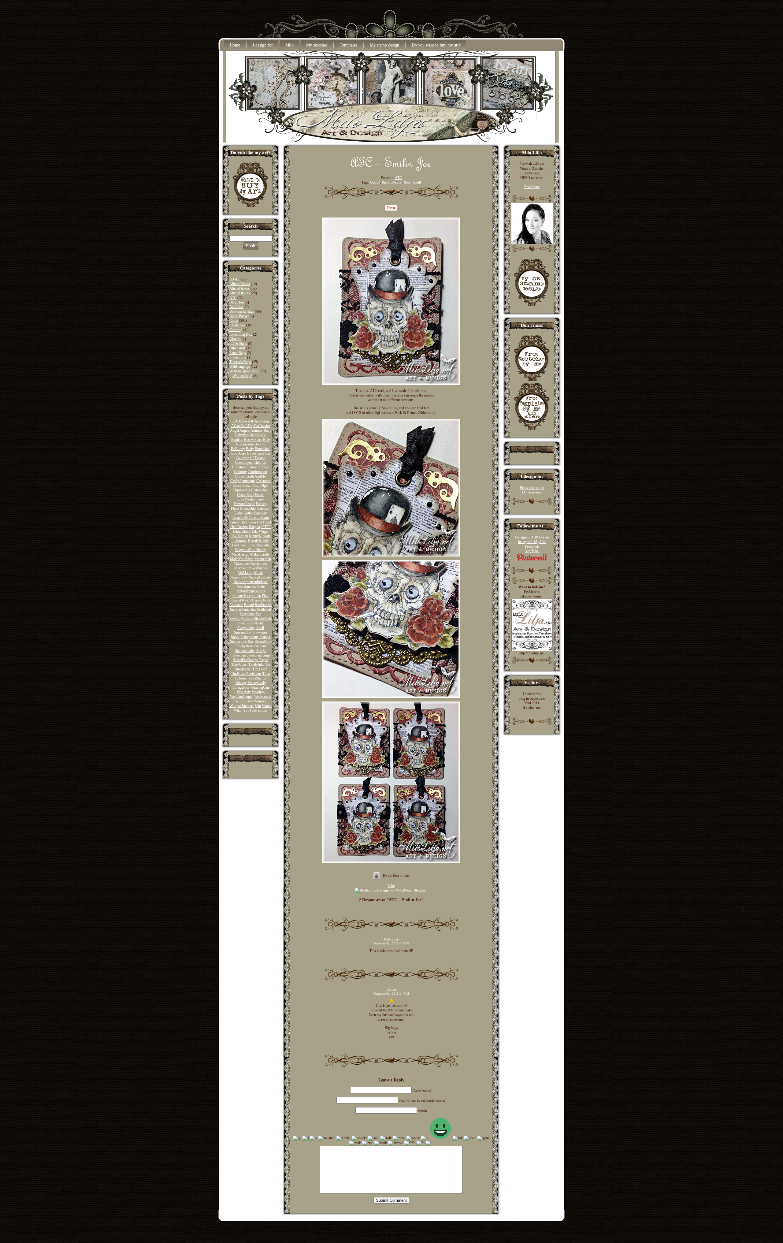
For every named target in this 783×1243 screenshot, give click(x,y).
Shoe (241, 623)
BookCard (238, 453)
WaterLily (244, 692)
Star (251, 641)
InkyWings (260, 531)
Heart (267, 522)
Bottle (251, 453)
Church (253, 467)
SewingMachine (241, 618)
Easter (259, 495)
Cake (260, 453)
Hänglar (254, 527)
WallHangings (239, 366)
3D (234, 421)
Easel (250, 495)
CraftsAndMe (256, 476)
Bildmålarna (245, 444)
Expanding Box (240, 334)
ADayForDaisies (257, 426)
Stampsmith (238, 641)
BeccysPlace (253, 439)
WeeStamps (262, 696)
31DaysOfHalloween (253, 421)
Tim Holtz (259, 669)
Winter (267, 706)
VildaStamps (257, 678)
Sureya (261, 651)
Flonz (235, 508)
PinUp (256, 596)
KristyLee (391, 939)
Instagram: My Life (532, 542)
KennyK (255, 536)
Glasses (235, 339)
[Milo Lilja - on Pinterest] (532, 560)
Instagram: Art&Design (532, 537)
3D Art (234, 279)
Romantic (236, 605)
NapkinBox (239, 577)
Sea (258, 614)
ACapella (238, 426)
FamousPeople (244, 504)
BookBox (236, 307)
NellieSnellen (246, 586)
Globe (238, 513)
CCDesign (257, 458)
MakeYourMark (242, 559)
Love (251, 545)
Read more (532, 187)
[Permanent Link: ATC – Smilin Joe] (391, 169)
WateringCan (259, 687)
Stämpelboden (245, 651)
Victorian (240, 678)
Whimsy (260, 701)
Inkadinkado (242, 531)
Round (249, 605)
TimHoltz (238, 674)
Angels (244, 430)
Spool (235, 637)
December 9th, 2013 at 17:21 (391, 993)
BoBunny (238, 449)
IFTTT (266, 527)
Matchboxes (258, 563)
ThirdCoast (239, 664)
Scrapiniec (247, 614)
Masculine (241, 563)
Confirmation (257, 472)
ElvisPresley (246, 499)
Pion (265, 596)
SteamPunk (263, 641)
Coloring (235, 330)
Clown (264, 467)
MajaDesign (240, 554)
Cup (256, 485)
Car (267, 453)
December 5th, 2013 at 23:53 (391, 943)
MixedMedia (257, 568)
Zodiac (262, 710)
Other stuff (237, 348)
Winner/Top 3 (242, 376)
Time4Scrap (242, 669)
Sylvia (391, 989)
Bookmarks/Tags (241, 311)
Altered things (239, 293)
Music (258, 573)
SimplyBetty (255, 623)
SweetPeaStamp (258, 655)
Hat (259, 522)
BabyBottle (258, 435)
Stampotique (249, 637)
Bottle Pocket (239, 316)
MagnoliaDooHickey (250, 550)
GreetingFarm (259, 517)
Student (260, 646)
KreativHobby (258, 540)
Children (260, 462)
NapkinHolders (259, 577)
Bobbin (259, 444)
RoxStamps (263, 605)
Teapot (263, 660)
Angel (234, 430)
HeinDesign (239, 527)
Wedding (258, 692)
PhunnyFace (241, 596)
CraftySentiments (242, 481)
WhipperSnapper (241, 706)
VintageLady (256, 683)
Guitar (234, 522)
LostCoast (239, 545)
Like (391, 886)
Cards (233, 320)
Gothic (248, 513)
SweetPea (239, 655)
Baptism (237, 439)
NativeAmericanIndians (250, 582)
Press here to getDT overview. (532, 490)
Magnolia (262, 545)
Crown (247, 485)
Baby (267, 430)
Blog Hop (236, 302)
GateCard (263, 508)
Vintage (241, 683)
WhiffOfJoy (244, 701)
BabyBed (242, 435)
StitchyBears (245, 646)
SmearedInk (242, 632)
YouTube (250, 710)
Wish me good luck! (244, 371)
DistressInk (259, 490)
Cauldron (242, 458)
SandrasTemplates (243, 609)
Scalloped (264, 609)
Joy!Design (239, 536)
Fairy (260, 499)
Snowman (259, 632)
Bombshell (262, 449)
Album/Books (239, 284)
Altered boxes (239, 288)
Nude (261, 586)
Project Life (237, 357)
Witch (238, 710)
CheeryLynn (244, 462)
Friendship (248, 508)
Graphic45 (240, 517)
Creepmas (263, 481)
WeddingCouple (241, 696)
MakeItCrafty (260, 554)
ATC (232, 298)
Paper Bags (237, 353)
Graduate (260, 513)
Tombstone (254, 674)
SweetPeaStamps (245, 660)
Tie (267, 664)
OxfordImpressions (250, 591)
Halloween (248, 522)
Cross (237, 485)
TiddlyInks (256, 664)
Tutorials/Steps (240, 362)
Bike (266, 439)
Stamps (264, 637)
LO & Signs (238, 343)
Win (258, 706)
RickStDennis (252, 600)
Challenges (237, 325)
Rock (267, 600)
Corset (240, 476)
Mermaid (240, 568)
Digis (264, 485)
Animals (256, 430)
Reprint (235, 600)
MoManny (245, 573)
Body (250, 449)
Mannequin (262, 559)
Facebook (532, 546)
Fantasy (261, 504)
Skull (260, 628)
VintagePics (240, 687)
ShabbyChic (263, 618)
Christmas (239, 467)
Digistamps (241, 490)
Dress (241, 495)
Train (266, 674)
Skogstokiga (246, 628)
